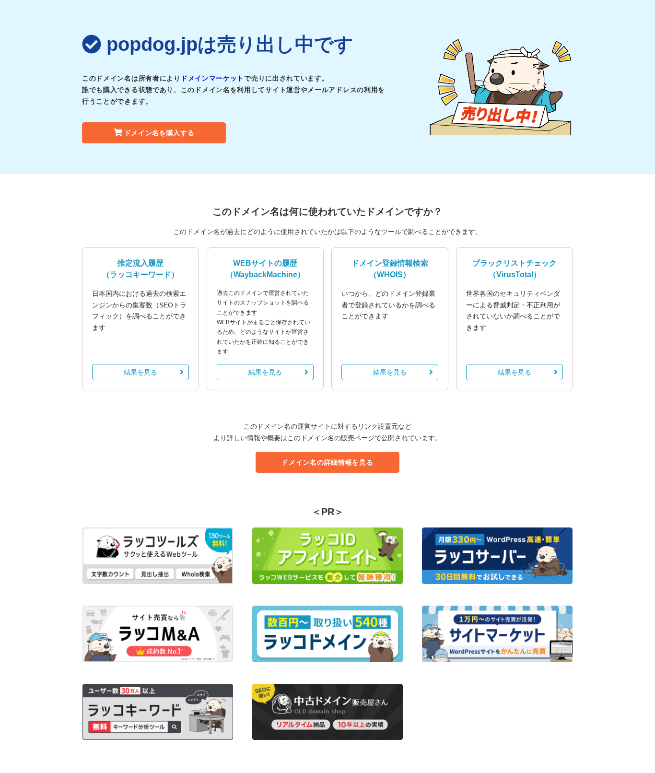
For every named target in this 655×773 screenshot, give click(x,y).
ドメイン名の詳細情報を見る (327, 462)
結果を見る (140, 372)
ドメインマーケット (212, 78)
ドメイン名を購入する (159, 133)
